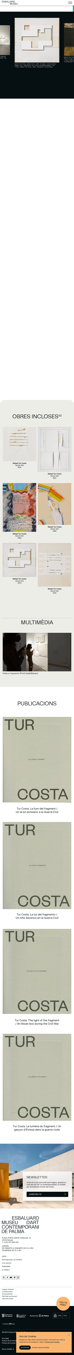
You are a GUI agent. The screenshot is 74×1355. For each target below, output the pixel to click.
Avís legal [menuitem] (5, 1338)
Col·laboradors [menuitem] (7, 1292)
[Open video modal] (37, 654)
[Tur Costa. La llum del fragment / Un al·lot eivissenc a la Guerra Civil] (37, 764)
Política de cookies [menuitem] (9, 1343)
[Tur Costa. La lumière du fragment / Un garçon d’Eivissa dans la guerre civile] (37, 1081)
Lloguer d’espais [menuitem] (8, 1289)
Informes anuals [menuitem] (7, 1299)
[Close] (68, 1335)
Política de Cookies (52, 1342)
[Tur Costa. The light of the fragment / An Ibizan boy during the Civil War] (37, 975)
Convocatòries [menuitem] (7, 1294)
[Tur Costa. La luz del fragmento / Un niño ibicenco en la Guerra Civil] (37, 870)
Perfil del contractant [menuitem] (9, 1296)
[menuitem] (4, 1257)
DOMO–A (10, 1349)
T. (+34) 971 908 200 (10, 1242)
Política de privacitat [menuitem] (9, 1341)
